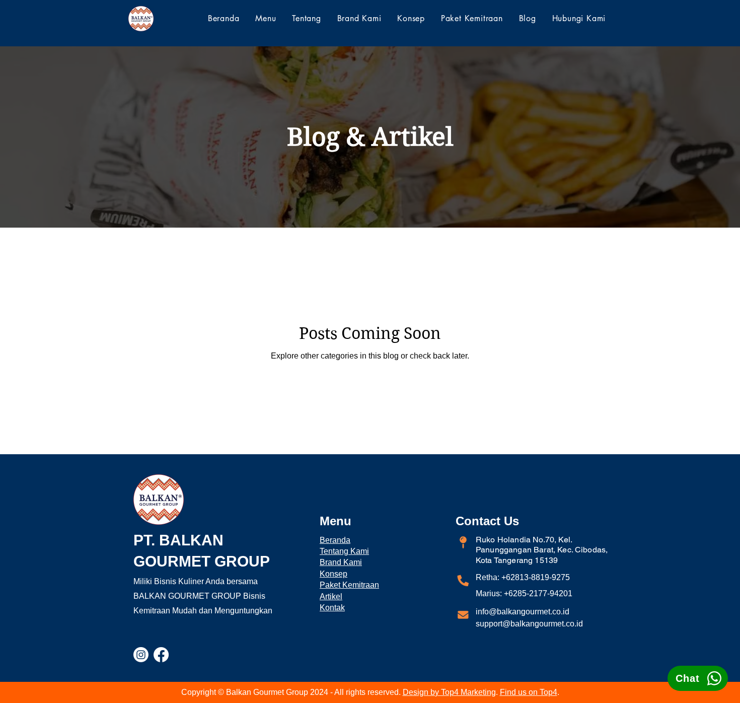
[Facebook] (161, 654)
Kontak (332, 607)
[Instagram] (141, 654)
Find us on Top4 (528, 692)
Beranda (335, 540)
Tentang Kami (344, 551)
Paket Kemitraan (349, 585)
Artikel (331, 596)
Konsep (333, 574)
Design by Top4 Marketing (449, 692)
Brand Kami (341, 562)
